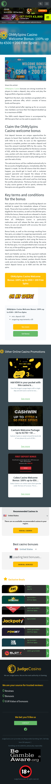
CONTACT (25, 723)
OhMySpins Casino (12, 88)
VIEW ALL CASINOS (25, 531)
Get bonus (25, 333)
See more (25, 327)
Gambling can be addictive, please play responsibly (25, 746)
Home (4, 22)
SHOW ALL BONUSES (25, 565)
